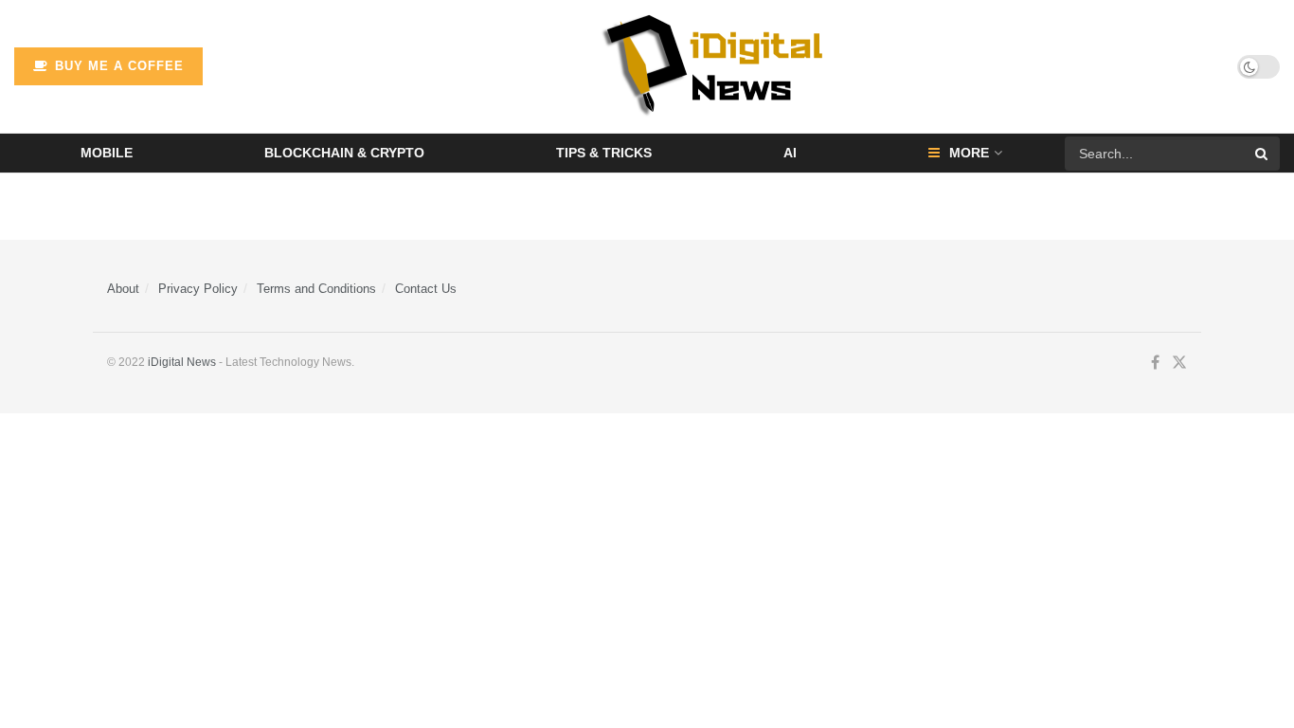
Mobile (107, 152)
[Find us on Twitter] (1179, 363)
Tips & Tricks (604, 152)
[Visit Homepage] (720, 66)
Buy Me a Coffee (117, 66)
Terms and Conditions (316, 289)
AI (790, 152)
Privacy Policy (198, 289)
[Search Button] (1263, 153)
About (123, 289)
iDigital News (182, 362)
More (969, 152)
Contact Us (426, 289)
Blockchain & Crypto (344, 152)
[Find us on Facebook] (1155, 363)
